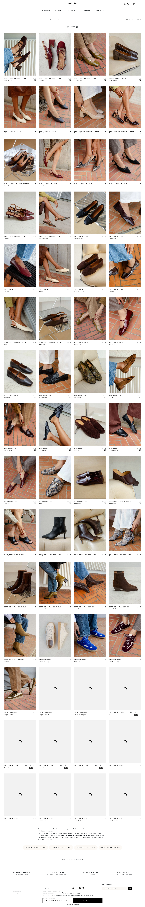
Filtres (131, 19)
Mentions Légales (48, 888)
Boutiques (100, 10)
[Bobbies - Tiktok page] (76, 888)
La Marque (16, 888)
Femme (6, 4)
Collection (45, 10)
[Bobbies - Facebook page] (80, 888)
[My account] (128, 4)
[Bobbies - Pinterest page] (83, 888)
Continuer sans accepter (72, 904)
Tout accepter (88, 900)
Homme (12, 4)
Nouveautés (71, 10)
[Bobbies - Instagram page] (73, 888)
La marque (86, 10)
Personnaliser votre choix (57, 900)
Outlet (58, 10)
